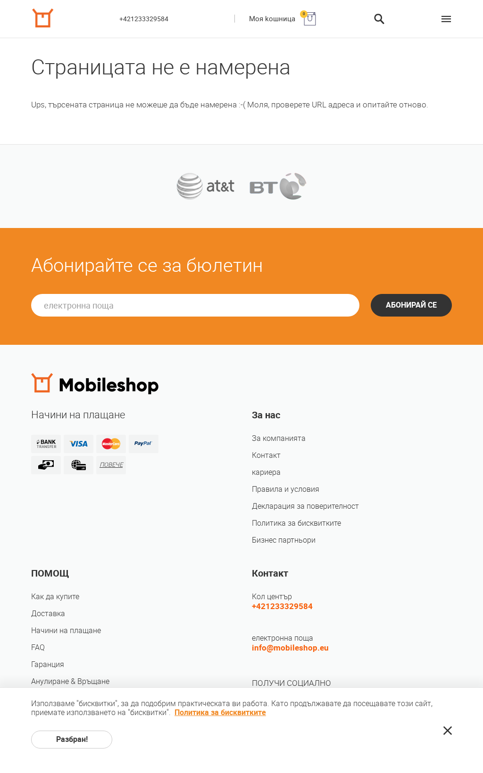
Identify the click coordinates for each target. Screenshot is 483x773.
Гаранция (47, 664)
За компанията (279, 438)
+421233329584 (143, 19)
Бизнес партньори (284, 540)
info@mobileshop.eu (290, 647)
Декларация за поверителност (305, 506)
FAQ (38, 647)
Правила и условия (285, 489)
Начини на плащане (66, 630)
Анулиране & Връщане (70, 681)
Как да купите (55, 596)
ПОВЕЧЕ (111, 464)
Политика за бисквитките (296, 523)
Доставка (48, 613)
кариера (266, 472)
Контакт (266, 455)
